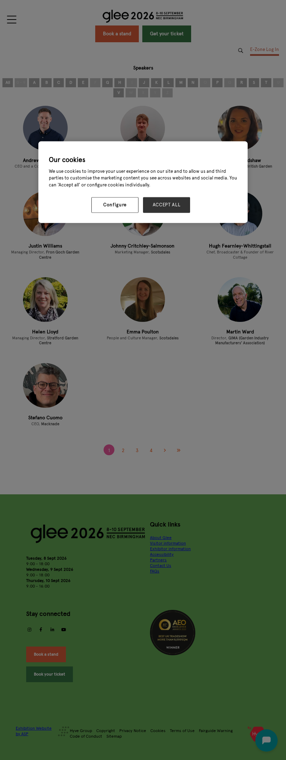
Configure (115, 205)
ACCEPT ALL (167, 205)
